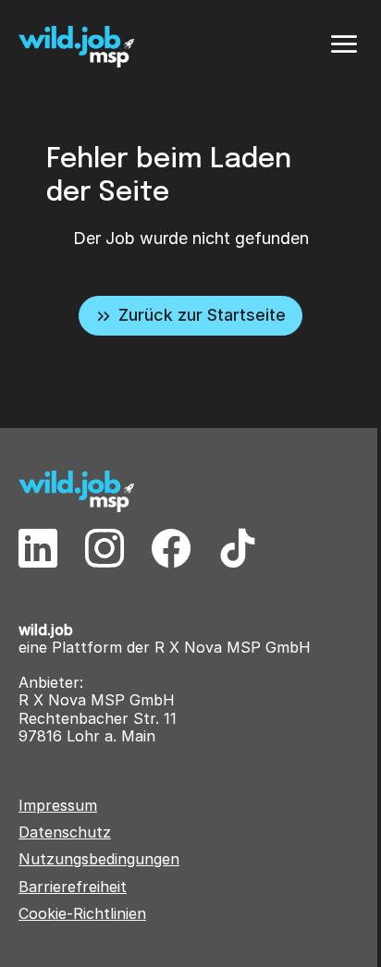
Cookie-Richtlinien (82, 914)
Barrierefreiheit (72, 887)
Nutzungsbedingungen (98, 859)
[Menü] (344, 44)
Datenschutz (64, 832)
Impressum (57, 805)
